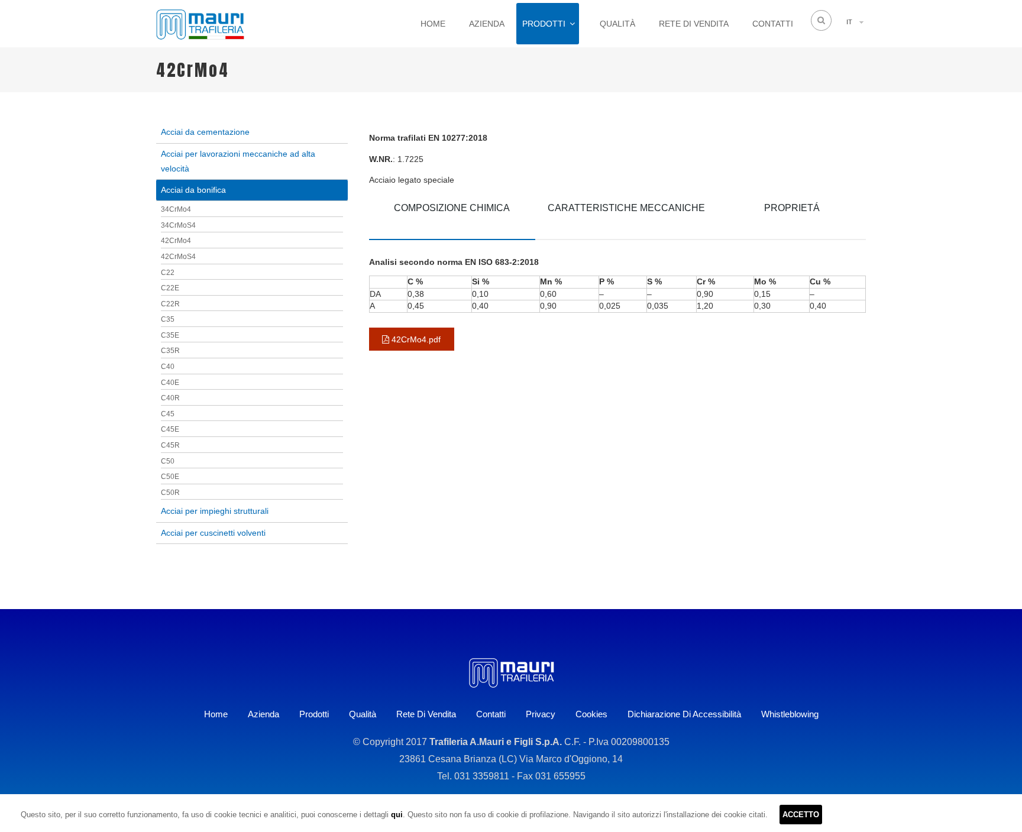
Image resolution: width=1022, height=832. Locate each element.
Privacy (540, 714)
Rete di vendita (694, 23)
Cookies (591, 714)
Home (433, 23)
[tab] (452, 216)
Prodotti (543, 23)
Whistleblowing (790, 714)
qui (397, 814)
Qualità (617, 23)
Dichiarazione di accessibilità (684, 714)
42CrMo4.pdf (415, 339)
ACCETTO (800, 814)
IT (849, 21)
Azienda (486, 23)
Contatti (772, 23)
